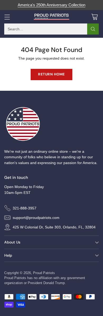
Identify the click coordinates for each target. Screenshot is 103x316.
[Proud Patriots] (51, 17)
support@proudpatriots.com (36, 218)
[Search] (93, 29)
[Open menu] (7, 16)
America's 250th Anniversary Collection (51, 5)
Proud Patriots (44, 273)
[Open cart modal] (94, 16)
